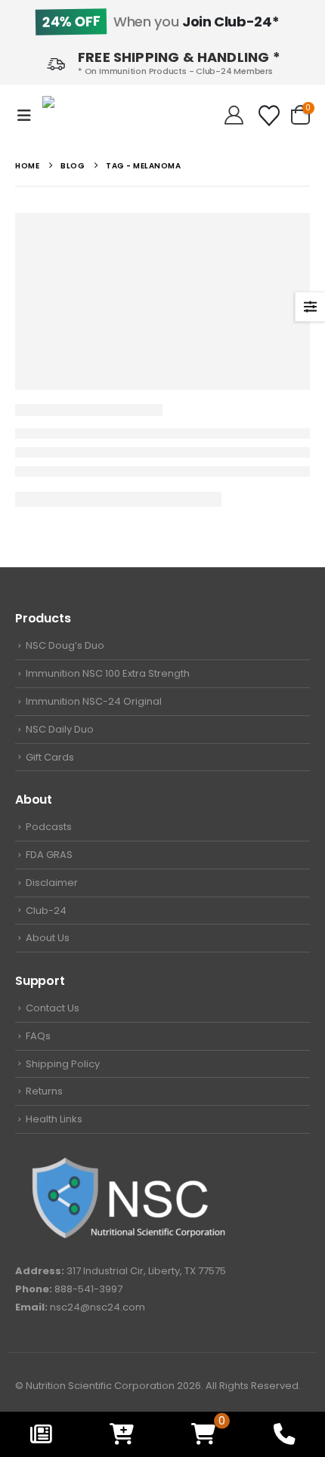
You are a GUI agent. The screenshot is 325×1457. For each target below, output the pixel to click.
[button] (28, 115)
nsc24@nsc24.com (97, 1307)
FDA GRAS (49, 854)
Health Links (54, 1119)
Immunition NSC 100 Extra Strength (108, 673)
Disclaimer (52, 882)
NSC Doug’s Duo (65, 645)
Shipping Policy (63, 1064)
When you (160, 21)
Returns (44, 1091)
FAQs (38, 1036)
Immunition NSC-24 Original (94, 701)
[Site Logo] (87, 115)
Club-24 (46, 910)
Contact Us (52, 1008)
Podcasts (49, 827)
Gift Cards (50, 757)
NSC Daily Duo (60, 729)
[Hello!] (234, 115)
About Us (48, 938)
